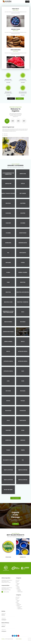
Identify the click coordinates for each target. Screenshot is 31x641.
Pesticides (8, 391)
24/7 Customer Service (23, 92)
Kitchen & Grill (22, 331)
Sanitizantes (23, 420)
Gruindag (3, 638)
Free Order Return (23, 79)
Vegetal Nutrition (8, 469)
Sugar (22, 430)
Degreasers (8, 242)
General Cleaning (22, 272)
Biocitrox (8, 203)
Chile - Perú (17, 580)
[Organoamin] (8, 546)
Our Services (20, 98)
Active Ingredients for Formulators (8, 173)
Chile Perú (8, 223)
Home (8, 282)
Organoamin (8, 557)
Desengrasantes (23, 242)
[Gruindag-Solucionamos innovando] (7, 1)
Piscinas (23, 400)
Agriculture (8, 183)
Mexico (8, 351)
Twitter (14, 636)
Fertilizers (8, 262)
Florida (23, 262)
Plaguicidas (8, 410)
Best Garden (23, 193)
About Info (11, 98)
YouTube (18, 636)
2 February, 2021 (4, 613)
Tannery (8, 450)
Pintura (8, 400)
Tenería (23, 450)
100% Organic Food (8, 92)
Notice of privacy (18, 638)
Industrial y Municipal (22, 302)
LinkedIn (16, 636)
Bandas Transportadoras (8, 193)
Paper (22, 381)
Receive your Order (8, 79)
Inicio (22, 312)
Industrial (22, 282)
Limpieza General (8, 341)
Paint (22, 371)
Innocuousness (8, 321)
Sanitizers (8, 430)
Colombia (22, 223)
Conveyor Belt (22, 233)
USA (23, 460)
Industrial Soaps (8, 302)
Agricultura (23, 173)
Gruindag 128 (23, 557)
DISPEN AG (3, 626)
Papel (8, 381)
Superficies (8, 440)
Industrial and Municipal (23, 292)
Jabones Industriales (8, 331)
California (22, 203)
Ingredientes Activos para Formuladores (8, 312)
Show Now (15, 523)
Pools (8, 420)
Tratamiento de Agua (8, 460)
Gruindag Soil (4, 619)
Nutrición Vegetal (22, 351)
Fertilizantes (22, 252)
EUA (8, 252)
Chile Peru (22, 213)
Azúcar (23, 183)
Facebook (12, 636)
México (23, 341)
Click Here (8, 82)
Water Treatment (8, 489)
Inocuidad (22, 321)
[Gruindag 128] (22, 546)
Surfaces (22, 440)
